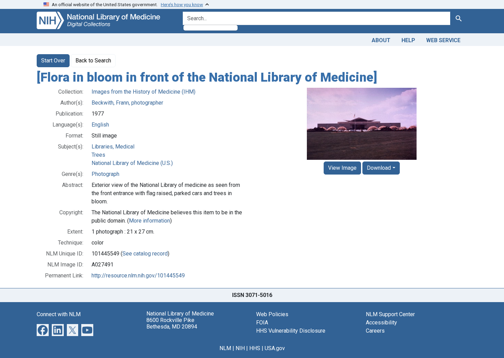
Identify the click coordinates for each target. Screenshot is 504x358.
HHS (254, 348)
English (100, 124)
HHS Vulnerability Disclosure (290, 330)
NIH (240, 348)
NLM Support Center (390, 314)
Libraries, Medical (113, 146)
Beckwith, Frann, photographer (127, 102)
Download (379, 168)
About (381, 40)
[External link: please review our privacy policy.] (43, 329)
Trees (98, 155)
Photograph (105, 174)
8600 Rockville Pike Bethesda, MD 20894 (171, 323)
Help (408, 40)
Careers (375, 330)
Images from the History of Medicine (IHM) (143, 91)
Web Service (443, 40)
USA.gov (275, 348)
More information (149, 220)
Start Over (53, 60)
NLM (225, 348)
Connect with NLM (59, 314)
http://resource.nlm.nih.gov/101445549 (138, 275)
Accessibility (381, 322)
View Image (342, 168)
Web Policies (272, 314)
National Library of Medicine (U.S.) (132, 163)
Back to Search (93, 60)
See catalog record (145, 253)
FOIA (262, 322)
